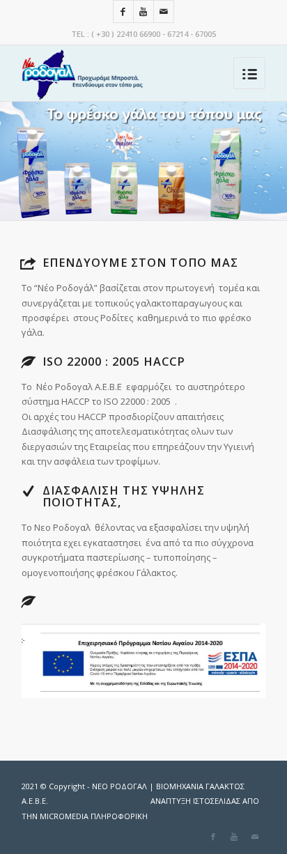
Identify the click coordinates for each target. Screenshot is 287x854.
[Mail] (163, 11)
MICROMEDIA (94, 816)
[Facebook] (123, 11)
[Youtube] (143, 11)
